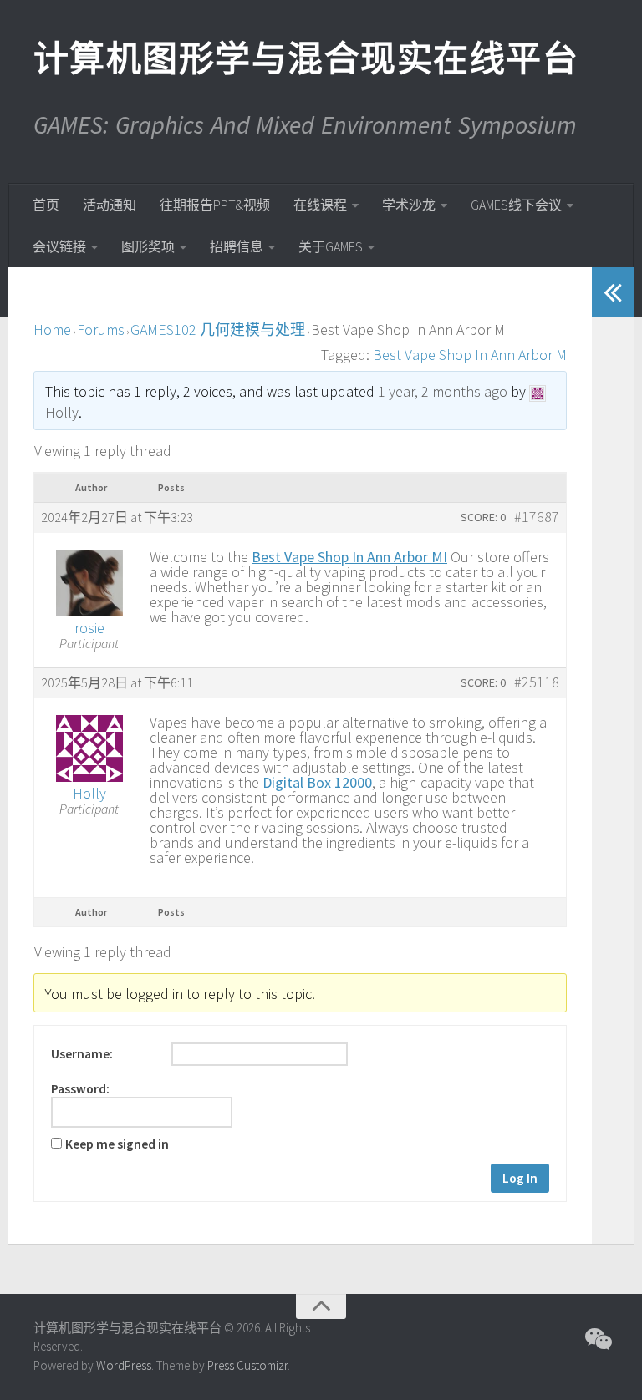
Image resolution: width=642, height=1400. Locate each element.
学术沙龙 (409, 204)
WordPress (123, 1365)
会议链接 (59, 246)
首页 (46, 204)
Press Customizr (247, 1365)
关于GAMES (330, 246)
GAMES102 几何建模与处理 (217, 329)
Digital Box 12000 (317, 782)
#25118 (536, 682)
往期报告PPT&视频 (215, 204)
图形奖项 (148, 246)
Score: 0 (483, 517)
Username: (82, 1054)
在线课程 (320, 204)
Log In (520, 1178)
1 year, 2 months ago (442, 391)
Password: (80, 1089)
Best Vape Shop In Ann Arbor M (470, 354)
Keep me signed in (117, 1144)
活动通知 (109, 204)
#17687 (536, 517)
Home (52, 329)
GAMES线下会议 (516, 204)
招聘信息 (236, 246)
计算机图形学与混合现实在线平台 (305, 58)
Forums (101, 329)
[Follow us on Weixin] (597, 1339)
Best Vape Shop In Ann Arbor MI (349, 556)
